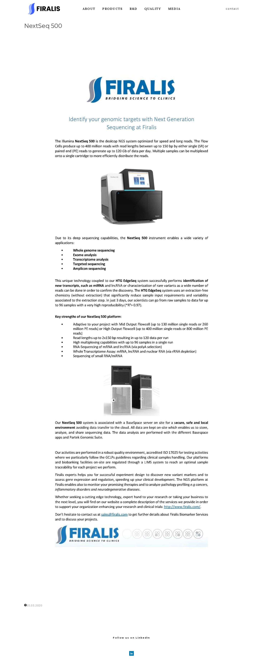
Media (174, 9)
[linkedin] (131, 653)
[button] (232, 8)
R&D (133, 9)
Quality (152, 9)
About (89, 9)
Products (112, 9)
